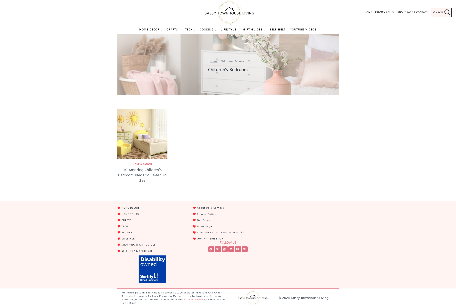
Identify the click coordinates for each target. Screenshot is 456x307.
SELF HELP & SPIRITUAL (137, 251)
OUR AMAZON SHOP (210, 238)
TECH (124, 226)
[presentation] (142, 134)
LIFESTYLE (128, 238)
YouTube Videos (303, 29)
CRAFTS (126, 220)
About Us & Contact (210, 208)
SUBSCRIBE (204, 232)
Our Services (205, 220)
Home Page (204, 226)
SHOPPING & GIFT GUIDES (138, 244)
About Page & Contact (412, 12)
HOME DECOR (130, 208)
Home (368, 12)
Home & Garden (142, 164)
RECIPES (126, 232)
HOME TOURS (130, 214)
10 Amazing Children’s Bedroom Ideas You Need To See (142, 175)
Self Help (278, 29)
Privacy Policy (385, 12)
